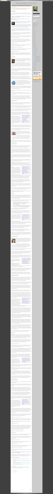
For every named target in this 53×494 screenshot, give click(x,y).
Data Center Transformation (18, 467)
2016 (34, 41)
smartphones (12, 97)
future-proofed (22, 83)
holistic (23, 278)
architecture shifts (22, 102)
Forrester (25, 110)
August (35, 51)
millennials (13, 109)
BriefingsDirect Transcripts (26, 3)
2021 (34, 36)
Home (21, 489)
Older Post (30, 489)
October (35, 49)
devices (12, 96)
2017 (34, 40)
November (35, 48)
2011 (34, 46)
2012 (34, 45)
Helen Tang (15, 40)
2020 (34, 37)
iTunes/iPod (20, 16)
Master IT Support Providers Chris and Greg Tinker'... (37, 58)
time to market (16, 77)
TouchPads (17, 97)
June (35, 53)
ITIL (19, 304)
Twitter (33, 29)
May (35, 54)
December (35, 47)
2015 (34, 42)
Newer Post (12, 489)
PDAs (19, 97)
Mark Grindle (17, 48)
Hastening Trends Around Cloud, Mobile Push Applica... (37, 61)
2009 (34, 67)
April (35, 55)
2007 (34, 69)
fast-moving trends (26, 21)
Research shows (21, 26)
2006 (34, 70)
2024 (34, 33)
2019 (34, 38)
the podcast (15, 16)
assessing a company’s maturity (18, 36)
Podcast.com (25, 16)
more (16, 452)
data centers (17, 26)
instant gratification (26, 62)
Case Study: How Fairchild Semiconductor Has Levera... (37, 56)
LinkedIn (34, 28)
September (35, 50)
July (34, 52)
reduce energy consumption (27, 30)
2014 (34, 43)
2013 (34, 44)
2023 (34, 34)
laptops (15, 97)
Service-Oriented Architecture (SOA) (25, 205)
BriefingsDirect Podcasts (35, 24)
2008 (34, 68)
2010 (34, 66)
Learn (14, 452)
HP (25, 467)
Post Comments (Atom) (16, 491)
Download (28, 16)
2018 (34, 39)
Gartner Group (25, 97)
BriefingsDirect (17, 19)
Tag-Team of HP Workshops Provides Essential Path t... (37, 59)
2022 (34, 35)
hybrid (29, 29)
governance (12, 393)
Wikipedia (20, 132)
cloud (26, 29)
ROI (28, 356)
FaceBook (34, 26)
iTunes (33, 27)
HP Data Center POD (17, 327)
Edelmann (20, 44)
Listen (12, 16)
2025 (34, 32)
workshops (21, 35)
